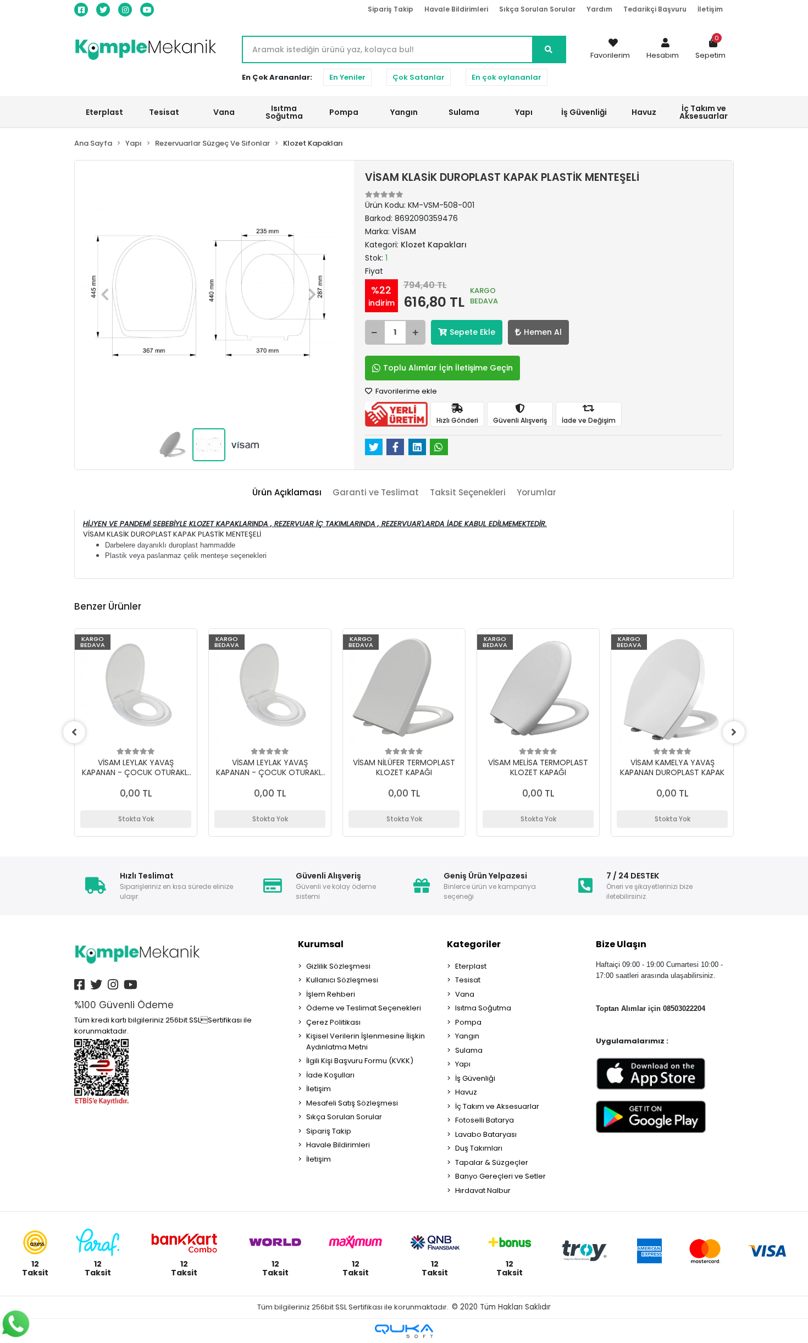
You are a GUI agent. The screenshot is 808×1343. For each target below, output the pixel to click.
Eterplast (470, 966)
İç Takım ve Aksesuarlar (497, 1106)
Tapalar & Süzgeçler (491, 1162)
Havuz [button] (644, 112)
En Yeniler (347, 77)
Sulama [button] (464, 112)
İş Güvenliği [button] (584, 112)
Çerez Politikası (333, 1022)
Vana (464, 994)
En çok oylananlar (506, 77)
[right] (734, 732)
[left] (74, 732)
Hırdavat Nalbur (483, 1190)
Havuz (466, 1092)
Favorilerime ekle (405, 391)
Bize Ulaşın (621, 944)
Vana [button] (224, 112)
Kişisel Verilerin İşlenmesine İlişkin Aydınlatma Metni (365, 1041)
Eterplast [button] (104, 112)
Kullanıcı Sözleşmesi (342, 980)
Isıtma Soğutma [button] (284, 112)
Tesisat (467, 980)
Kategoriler (474, 944)
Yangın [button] (404, 112)
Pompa (468, 1022)
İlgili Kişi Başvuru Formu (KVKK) (359, 1060)
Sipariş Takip (390, 9)
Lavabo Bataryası (486, 1134)
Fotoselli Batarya (484, 1120)
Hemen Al (543, 332)
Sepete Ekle (472, 332)
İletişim (710, 9)
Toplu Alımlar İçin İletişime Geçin (448, 367)
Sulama (469, 1050)
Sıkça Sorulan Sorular (537, 9)
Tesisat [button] (164, 112)
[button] (662, 49)
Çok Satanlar (418, 77)
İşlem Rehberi (330, 994)
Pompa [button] (343, 112)
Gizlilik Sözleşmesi (338, 966)
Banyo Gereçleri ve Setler (500, 1176)
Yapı (463, 1064)
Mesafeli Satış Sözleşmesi (352, 1103)
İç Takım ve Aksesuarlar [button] (703, 112)
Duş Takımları (478, 1148)
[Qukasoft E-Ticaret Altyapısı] (404, 1331)
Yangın (467, 1036)
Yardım (599, 9)
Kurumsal (321, 944)
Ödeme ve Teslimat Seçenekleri (363, 1008)
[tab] (287, 493)
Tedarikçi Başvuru (655, 9)
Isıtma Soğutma (483, 1008)
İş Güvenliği (475, 1078)
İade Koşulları (330, 1075)
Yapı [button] (524, 112)
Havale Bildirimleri (456, 9)
